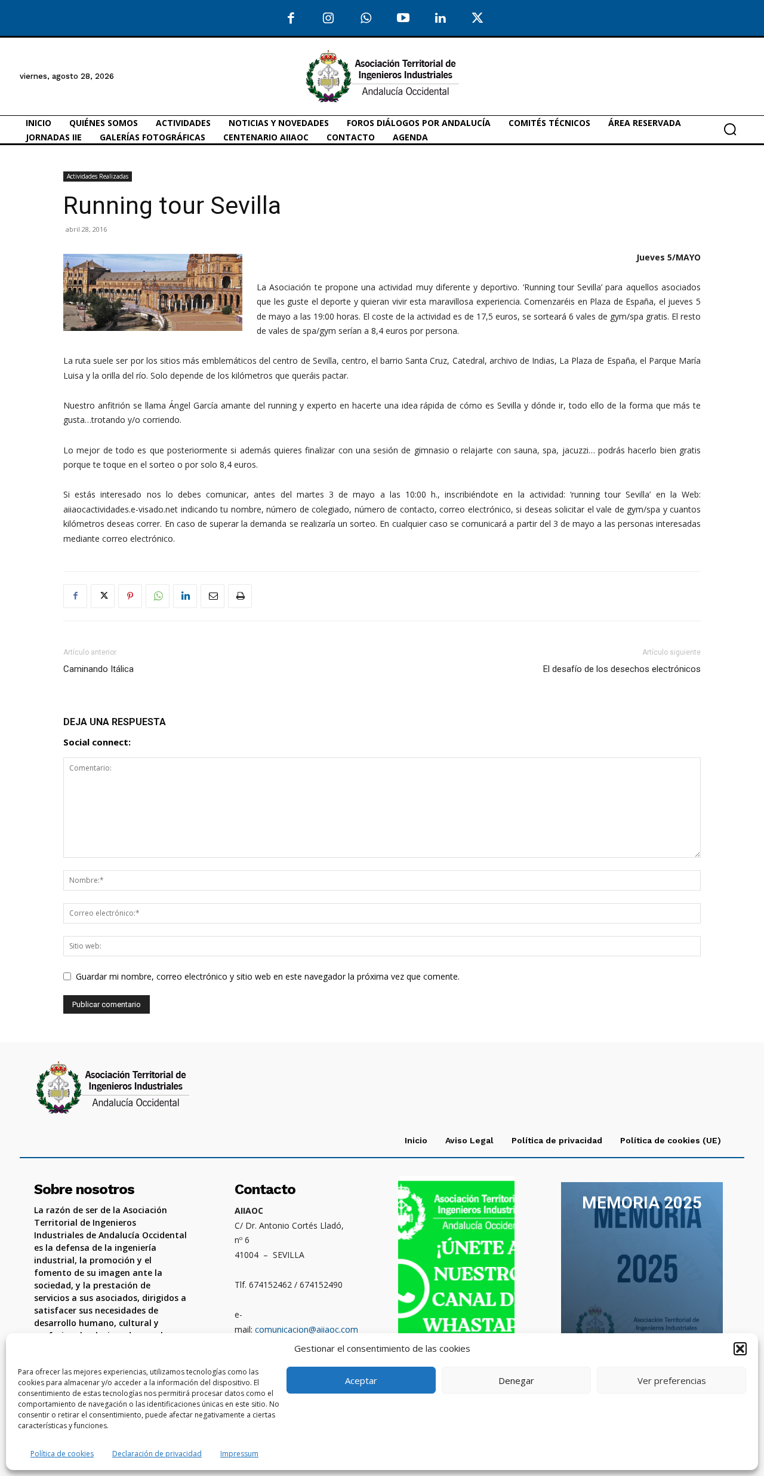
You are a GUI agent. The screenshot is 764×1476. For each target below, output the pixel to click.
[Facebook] (291, 19)
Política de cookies (62, 1454)
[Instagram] (328, 19)
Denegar (516, 1380)
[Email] (212, 596)
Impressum (239, 1454)
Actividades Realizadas (97, 176)
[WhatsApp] (365, 19)
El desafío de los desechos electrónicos (622, 669)
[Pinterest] (130, 596)
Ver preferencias (671, 1380)
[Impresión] (240, 596)
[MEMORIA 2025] (641, 1271)
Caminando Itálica (98, 669)
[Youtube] (403, 19)
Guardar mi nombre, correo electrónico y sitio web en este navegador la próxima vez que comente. (268, 976)
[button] (740, 1349)
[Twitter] (478, 19)
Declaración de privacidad (157, 1454)
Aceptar (361, 1380)
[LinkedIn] (440, 19)
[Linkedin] (185, 596)
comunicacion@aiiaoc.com (306, 1329)
